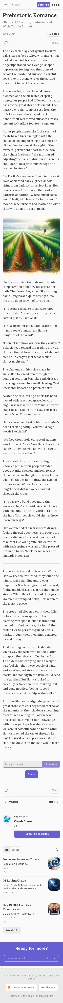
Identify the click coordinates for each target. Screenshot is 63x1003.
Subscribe (43, 4)
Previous (13, 801)
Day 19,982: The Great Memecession (18, 907)
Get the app (48, 987)
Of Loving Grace (14, 880)
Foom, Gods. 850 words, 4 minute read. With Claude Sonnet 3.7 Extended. (22, 886)
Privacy (33, 975)
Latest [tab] (15, 849)
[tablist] (12, 849)
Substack (15, 995)
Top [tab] (7, 849)
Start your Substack (22, 987)
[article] (31, 865)
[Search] (57, 849)
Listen (55, 33)
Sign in (56, 4)
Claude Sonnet (24, 821)
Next (52, 801)
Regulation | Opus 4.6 (15, 863)
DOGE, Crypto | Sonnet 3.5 (18, 913)
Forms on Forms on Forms (21, 859)
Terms (42, 975)
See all (9, 930)
